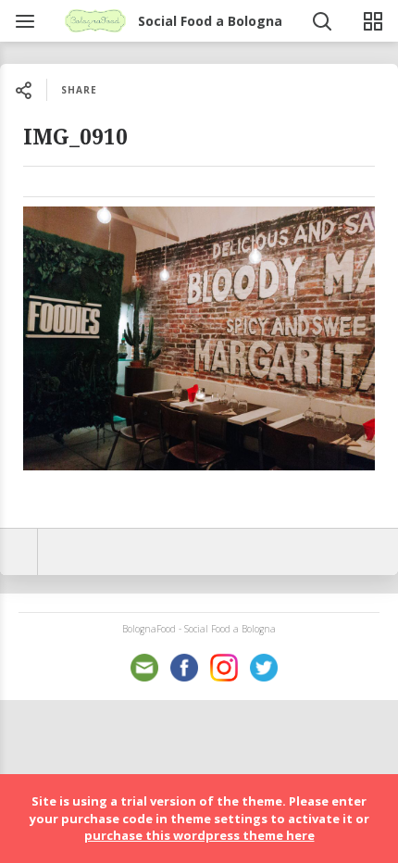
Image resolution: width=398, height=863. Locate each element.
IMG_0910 (75, 137)
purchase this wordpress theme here (199, 835)
